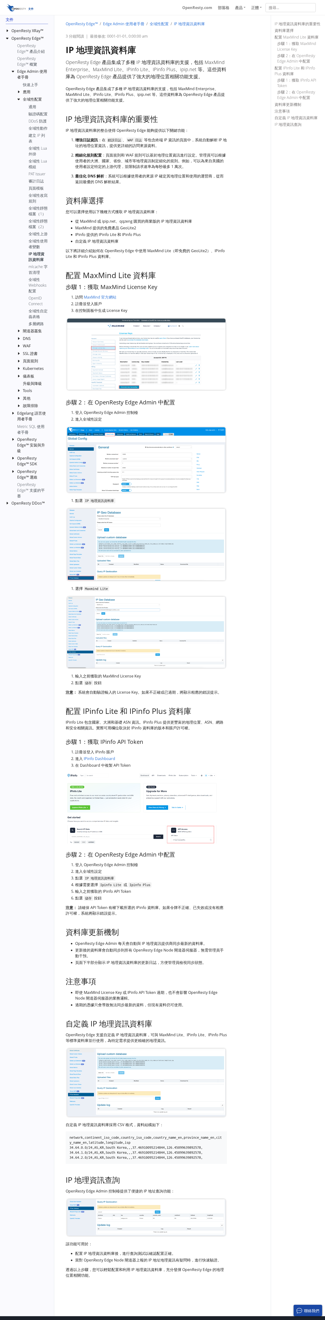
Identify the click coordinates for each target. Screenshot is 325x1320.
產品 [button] (239, 7)
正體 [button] (255, 7)
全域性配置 (159, 23)
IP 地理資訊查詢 (288, 124)
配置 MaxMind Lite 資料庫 (297, 37)
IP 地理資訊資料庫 (189, 23)
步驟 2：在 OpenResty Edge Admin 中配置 (296, 58)
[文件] (16, 7)
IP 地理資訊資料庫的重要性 (297, 23)
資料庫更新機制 (288, 104)
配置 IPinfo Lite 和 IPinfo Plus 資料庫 (295, 70)
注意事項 (282, 110)
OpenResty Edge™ (82, 23)
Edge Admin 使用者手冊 (123, 23)
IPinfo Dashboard (99, 758)
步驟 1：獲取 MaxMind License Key (296, 46)
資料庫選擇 (284, 30)
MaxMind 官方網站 (100, 297)
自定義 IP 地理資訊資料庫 (296, 117)
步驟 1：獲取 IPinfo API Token (296, 82)
